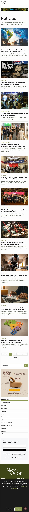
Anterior (5, 354)
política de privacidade (20, 454)
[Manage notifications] (25, 508)
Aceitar (19, 509)
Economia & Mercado (6, 422)
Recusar (10, 509)
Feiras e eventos (5, 417)
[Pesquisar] (0, 508)
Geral (2, 414)
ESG (2, 419)
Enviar (14, 450)
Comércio (3, 428)
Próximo (14, 357)
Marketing (3, 405)
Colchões (3, 431)
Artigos (3, 434)
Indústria (3, 411)
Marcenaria (4, 408)
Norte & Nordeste (5, 402)
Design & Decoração (6, 425)
